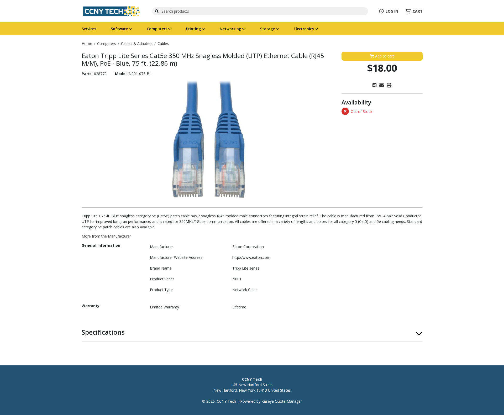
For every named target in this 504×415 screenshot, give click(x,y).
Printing (194, 28)
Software (120, 28)
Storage (268, 28)
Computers (157, 28)
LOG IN (392, 11)
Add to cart (384, 56)
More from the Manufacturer (106, 236)
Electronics (304, 28)
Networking (231, 28)
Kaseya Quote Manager (281, 401)
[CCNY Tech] (111, 10)
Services (89, 28)
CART (418, 11)
